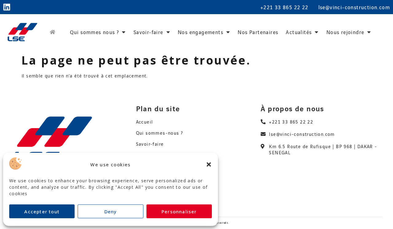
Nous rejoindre (345, 32)
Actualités (299, 32)
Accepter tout (42, 211)
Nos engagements (200, 32)
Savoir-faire (148, 32)
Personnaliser (179, 211)
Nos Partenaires (258, 32)
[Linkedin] (7, 7)
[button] (209, 164)
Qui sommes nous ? (94, 32)
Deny (110, 211)
